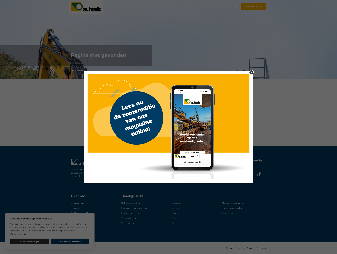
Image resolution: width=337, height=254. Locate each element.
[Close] (251, 72)
